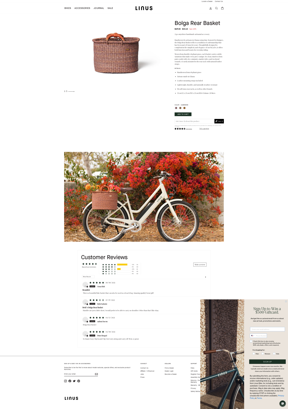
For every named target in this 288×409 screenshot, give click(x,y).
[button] (180, 129)
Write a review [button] (200, 264)
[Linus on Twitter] (74, 381)
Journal (99, 8)
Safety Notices (196, 391)
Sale (110, 8)
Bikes (67, 8)
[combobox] (252, 336)
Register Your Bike (197, 374)
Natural (184, 108)
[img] (97, 283)
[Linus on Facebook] (70, 381)
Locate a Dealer (207, 1)
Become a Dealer (171, 374)
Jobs (142, 374)
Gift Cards (194, 371)
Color (181, 105)
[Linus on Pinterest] (78, 381)
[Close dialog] (286, 301)
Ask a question (204, 128)
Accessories (82, 8)
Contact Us (219, 1)
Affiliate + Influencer (147, 371)
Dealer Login (169, 371)
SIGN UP (267, 361)
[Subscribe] (96, 374)
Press (142, 377)
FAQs (192, 368)
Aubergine (176, 108)
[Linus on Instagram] (65, 381)
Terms (259, 398)
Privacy (193, 388)
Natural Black (180, 108)
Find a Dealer (169, 368)
